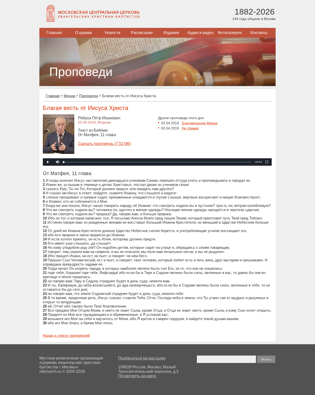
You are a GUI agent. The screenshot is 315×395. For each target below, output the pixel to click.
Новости (112, 33)
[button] (58, 162)
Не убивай (190, 128)
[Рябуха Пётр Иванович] (58, 152)
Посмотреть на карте (137, 376)
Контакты (259, 33)
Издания (171, 33)
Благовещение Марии (200, 123)
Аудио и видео (200, 33)
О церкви (83, 33)
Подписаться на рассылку (142, 358)
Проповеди (88, 96)
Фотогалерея (230, 33)
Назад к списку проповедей (66, 335)
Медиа (69, 96)
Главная (54, 33)
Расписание (142, 33)
